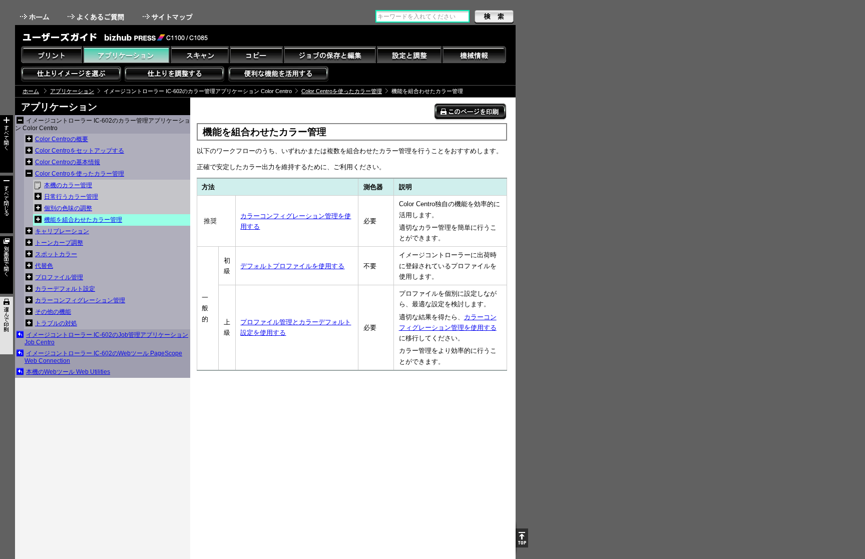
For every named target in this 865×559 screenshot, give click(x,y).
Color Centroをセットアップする (79, 151)
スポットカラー (56, 254)
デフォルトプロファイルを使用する (292, 266)
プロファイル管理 (59, 277)
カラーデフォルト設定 (65, 289)
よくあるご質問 (97, 17)
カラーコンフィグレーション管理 (80, 300)
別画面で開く (6, 265)
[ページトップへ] (522, 537)
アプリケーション (72, 91)
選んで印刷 (6, 325)
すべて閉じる (6, 204)
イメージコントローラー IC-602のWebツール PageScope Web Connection (103, 357)
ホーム (35, 17)
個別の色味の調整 (68, 208)
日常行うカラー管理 (71, 197)
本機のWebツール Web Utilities (68, 372)
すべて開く (6, 144)
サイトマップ (169, 17)
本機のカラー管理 (68, 185)
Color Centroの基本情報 (67, 162)
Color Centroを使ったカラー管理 (341, 91)
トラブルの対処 (56, 323)
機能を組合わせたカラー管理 (83, 220)
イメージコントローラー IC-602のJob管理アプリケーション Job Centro (106, 338)
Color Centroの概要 (61, 139)
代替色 (44, 266)
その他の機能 (53, 312)
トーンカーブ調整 (59, 243)
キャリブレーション (62, 231)
